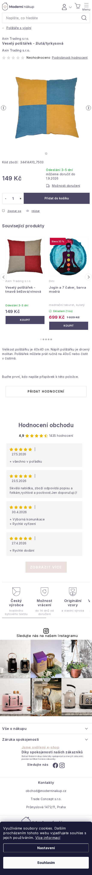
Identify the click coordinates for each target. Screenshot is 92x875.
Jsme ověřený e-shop (40, 747)
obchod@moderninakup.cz (46, 791)
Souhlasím (46, 862)
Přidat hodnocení (46, 391)
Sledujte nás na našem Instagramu (47, 636)
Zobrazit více (46, 567)
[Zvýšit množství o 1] (20, 198)
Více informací (47, 838)
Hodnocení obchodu (46, 425)
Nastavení (46, 848)
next (88, 276)
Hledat (84, 18)
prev (3, 276)
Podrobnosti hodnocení (70, 57)
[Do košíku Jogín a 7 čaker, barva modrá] (68, 325)
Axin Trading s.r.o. (15, 38)
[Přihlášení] (66, 6)
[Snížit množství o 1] (5, 198)
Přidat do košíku (57, 198)
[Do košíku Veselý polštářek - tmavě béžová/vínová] (25, 320)
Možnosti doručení (66, 185)
